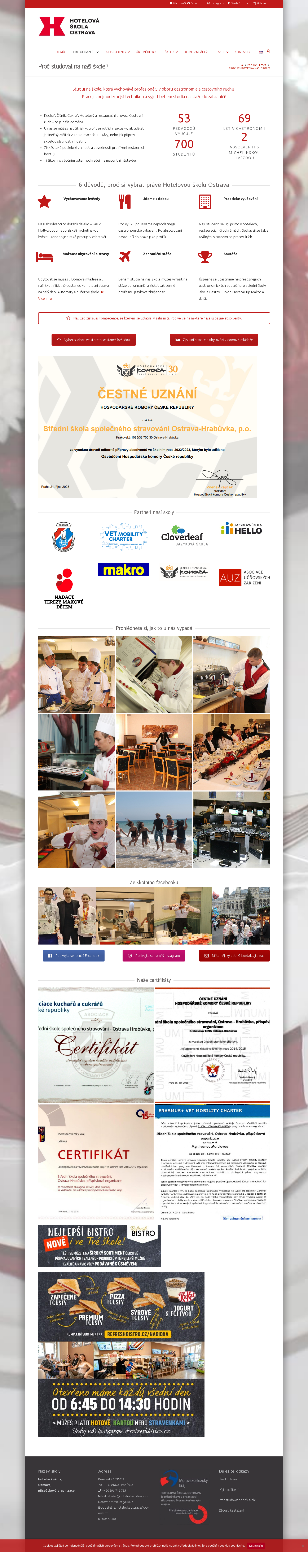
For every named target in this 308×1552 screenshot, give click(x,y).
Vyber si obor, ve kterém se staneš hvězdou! (97, 340)
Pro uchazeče (257, 65)
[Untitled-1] (96, 1162)
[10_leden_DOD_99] (125, 915)
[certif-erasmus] (212, 1162)
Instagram (217, 3)
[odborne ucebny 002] (231, 830)
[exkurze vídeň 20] (241, 915)
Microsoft (179, 3)
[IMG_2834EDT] (76, 752)
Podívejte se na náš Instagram (157, 956)
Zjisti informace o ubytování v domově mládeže (218, 340)
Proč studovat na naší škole (237, 1500)
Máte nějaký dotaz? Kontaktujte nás (238, 956)
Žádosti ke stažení (231, 1510)
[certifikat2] (96, 1045)
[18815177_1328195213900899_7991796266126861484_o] (231, 674)
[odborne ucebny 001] (231, 752)
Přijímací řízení (228, 1489)
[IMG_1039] (154, 830)
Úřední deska (228, 1479)
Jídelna (261, 3)
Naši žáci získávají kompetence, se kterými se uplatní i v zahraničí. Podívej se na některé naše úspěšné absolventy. (157, 318)
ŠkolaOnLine (239, 3)
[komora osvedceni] (212, 1045)
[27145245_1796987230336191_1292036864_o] (67, 915)
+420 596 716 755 (113, 1490)
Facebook (197, 3)
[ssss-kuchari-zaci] (76, 674)
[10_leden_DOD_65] (183, 915)
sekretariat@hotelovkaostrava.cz (124, 1496)
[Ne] (303, 1546)
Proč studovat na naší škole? (249, 68)
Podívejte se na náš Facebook (77, 956)
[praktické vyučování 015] (76, 830)
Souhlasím (256, 1545)
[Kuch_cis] (154, 674)
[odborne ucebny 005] (154, 752)
